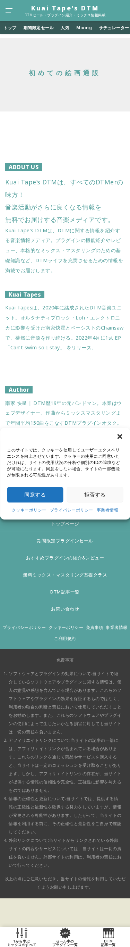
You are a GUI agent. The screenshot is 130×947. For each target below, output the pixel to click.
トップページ (65, 524)
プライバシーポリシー (71, 510)
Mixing (84, 28)
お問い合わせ (65, 609)
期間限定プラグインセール (65, 541)
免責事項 (94, 627)
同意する (35, 494)
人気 (65, 28)
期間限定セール (39, 28)
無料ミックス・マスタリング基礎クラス (65, 575)
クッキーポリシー (29, 510)
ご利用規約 (65, 638)
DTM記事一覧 (65, 592)
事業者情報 (108, 510)
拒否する (95, 494)
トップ (10, 28)
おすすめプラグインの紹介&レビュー (65, 558)
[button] (119, 436)
